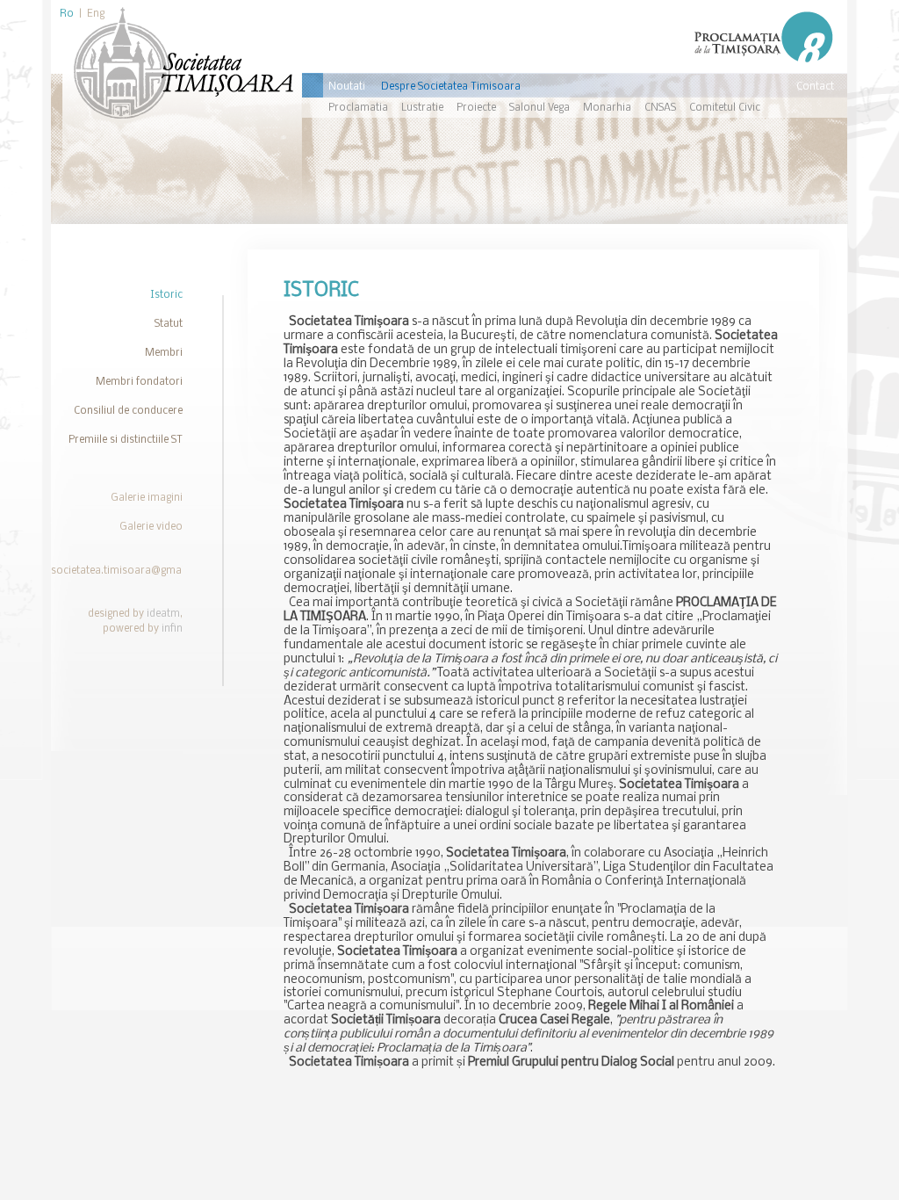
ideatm (163, 614)
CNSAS (660, 108)
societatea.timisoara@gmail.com (131, 571)
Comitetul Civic (724, 108)
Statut (169, 324)
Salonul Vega (539, 108)
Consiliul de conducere (128, 411)
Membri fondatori (139, 382)
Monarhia (607, 108)
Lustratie (422, 108)
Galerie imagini (147, 498)
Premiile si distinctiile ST (125, 440)
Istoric (166, 295)
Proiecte (476, 108)
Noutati (346, 87)
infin (172, 629)
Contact (815, 87)
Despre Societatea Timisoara (451, 87)
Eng (95, 14)
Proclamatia (358, 108)
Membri (164, 353)
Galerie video (151, 527)
